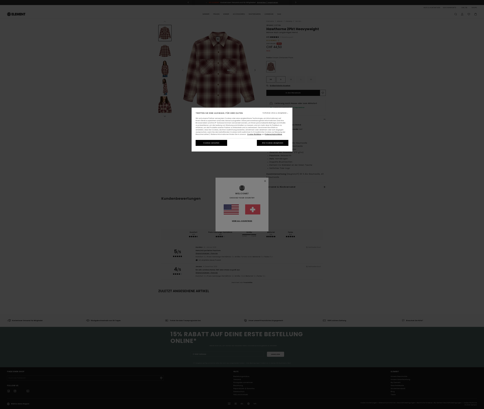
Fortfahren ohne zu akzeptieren (275, 113)
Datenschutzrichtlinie (273, 134)
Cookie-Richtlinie (254, 134)
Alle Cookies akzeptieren (272, 143)
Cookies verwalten (211, 143)
